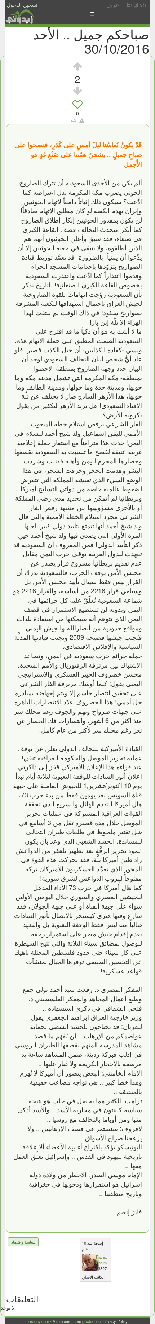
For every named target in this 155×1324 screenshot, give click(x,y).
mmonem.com (68, 1321)
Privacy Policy (115, 1321)
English (136, 4)
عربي (112, 4)
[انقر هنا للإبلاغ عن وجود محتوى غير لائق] (81, 120)
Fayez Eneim (101, 1260)
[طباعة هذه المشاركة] (73, 120)
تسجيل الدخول (22, 4)
